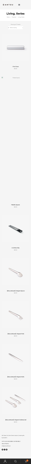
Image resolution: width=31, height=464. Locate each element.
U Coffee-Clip (15, 247)
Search (15, 461)
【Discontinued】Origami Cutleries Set (15, 419)
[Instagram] (4, 449)
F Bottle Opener (15, 204)
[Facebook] (2, 449)
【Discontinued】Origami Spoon (15, 291)
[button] (19, 5)
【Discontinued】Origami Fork (15, 333)
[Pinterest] (6, 449)
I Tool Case (15, 66)
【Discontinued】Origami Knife (15, 376)
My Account (5, 461)
